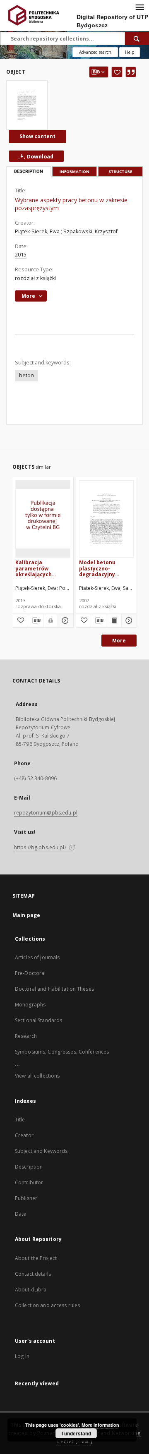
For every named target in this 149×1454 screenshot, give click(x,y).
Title (20, 1119)
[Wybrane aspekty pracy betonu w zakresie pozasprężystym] (27, 105)
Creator (24, 1135)
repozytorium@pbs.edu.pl (45, 812)
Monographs (30, 1004)
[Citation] (130, 72)
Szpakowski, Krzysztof (90, 231)
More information (100, 1425)
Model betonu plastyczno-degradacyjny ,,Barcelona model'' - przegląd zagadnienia (105, 568)
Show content (37, 136)
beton (26, 375)
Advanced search (95, 52)
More (119, 640)
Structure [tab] (120, 171)
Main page (26, 915)
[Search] (137, 38)
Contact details (33, 1273)
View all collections (37, 1075)
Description (29, 1166)
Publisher (26, 1198)
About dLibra (30, 1289)
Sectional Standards (38, 1020)
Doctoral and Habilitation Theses (54, 988)
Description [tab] (28, 171)
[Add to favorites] (117, 72)
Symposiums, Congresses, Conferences (62, 1051)
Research (26, 1036)
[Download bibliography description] (35, 620)
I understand (76, 1433)
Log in (22, 1356)
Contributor (29, 1182)
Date (20, 1213)
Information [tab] (74, 171)
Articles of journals (37, 957)
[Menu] (139, 6)
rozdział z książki (35, 278)
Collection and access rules (47, 1305)
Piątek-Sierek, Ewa (37, 231)
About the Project (36, 1258)
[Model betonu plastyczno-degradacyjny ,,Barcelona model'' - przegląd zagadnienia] (106, 518)
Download (39, 156)
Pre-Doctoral (30, 973)
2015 (20, 254)
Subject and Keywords (41, 1151)
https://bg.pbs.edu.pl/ (40, 847)
